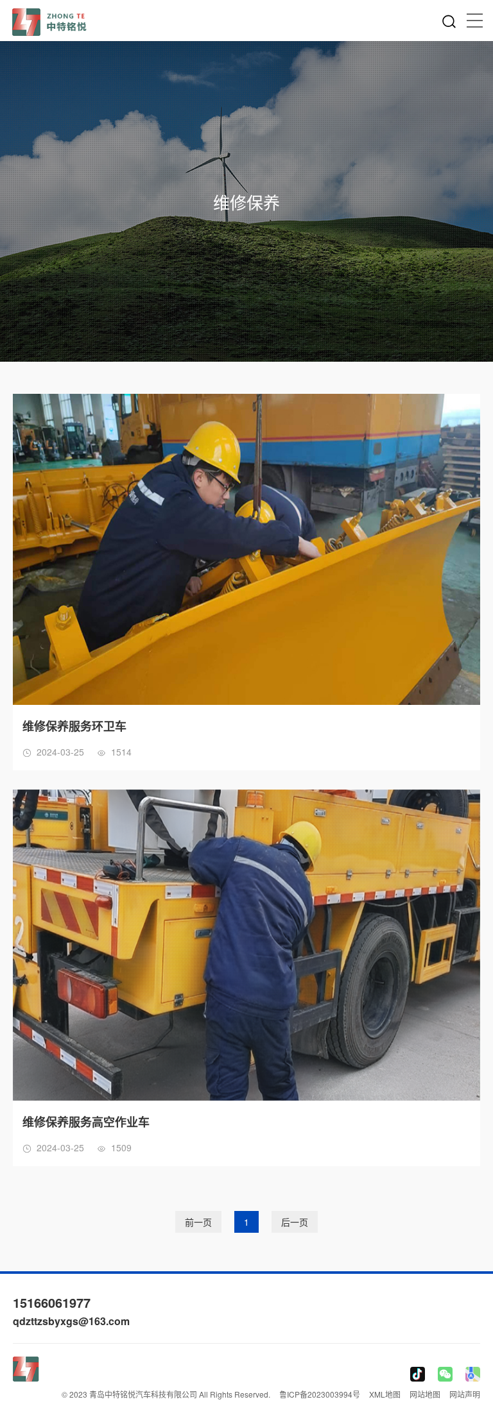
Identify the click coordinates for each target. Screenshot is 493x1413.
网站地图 (425, 1394)
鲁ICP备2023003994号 (319, 1394)
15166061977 (52, 1302)
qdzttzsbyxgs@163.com (71, 1321)
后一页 (294, 1221)
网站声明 (464, 1394)
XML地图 (385, 1394)
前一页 (198, 1221)
